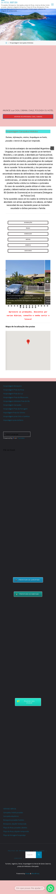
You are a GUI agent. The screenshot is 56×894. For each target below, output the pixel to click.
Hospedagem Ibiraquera (12, 386)
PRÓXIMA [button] (47, 282)
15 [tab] (20, 307)
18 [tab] (29, 307)
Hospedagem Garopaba (12, 405)
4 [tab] (17, 306)
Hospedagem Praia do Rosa (13, 390)
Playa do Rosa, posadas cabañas (15, 828)
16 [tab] (23, 307)
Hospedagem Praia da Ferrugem (15, 409)
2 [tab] (11, 306)
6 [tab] (23, 306)
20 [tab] (35, 307)
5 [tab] (20, 306)
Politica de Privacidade (19, 851)
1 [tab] (8, 306)
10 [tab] (35, 306)
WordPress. (36, 873)
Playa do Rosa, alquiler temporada (16, 831)
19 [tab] (32, 307)
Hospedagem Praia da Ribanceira (15, 397)
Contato (18, 858)
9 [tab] (32, 306)
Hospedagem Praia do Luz (13, 393)
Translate (21, 438)
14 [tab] (47, 306)
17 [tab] (26, 307)
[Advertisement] (28, 77)
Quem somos (39, 851)
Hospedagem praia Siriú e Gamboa (16, 416)
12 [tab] (41, 306)
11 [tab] (38, 306)
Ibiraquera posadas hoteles (13, 820)
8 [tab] (29, 306)
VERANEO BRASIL (9, 809)
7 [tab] (26, 306)
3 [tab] (14, 306)
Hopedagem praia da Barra (13, 420)
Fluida (27, 873)
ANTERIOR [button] (9, 282)
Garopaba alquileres (11, 816)
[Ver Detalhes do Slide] (25, 282)
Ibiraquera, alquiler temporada (14, 824)
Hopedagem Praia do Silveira (14, 412)
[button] (52, 148)
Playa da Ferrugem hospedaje (14, 835)
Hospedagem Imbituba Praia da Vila (16, 401)
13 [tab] (44, 306)
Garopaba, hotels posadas (13, 812)
